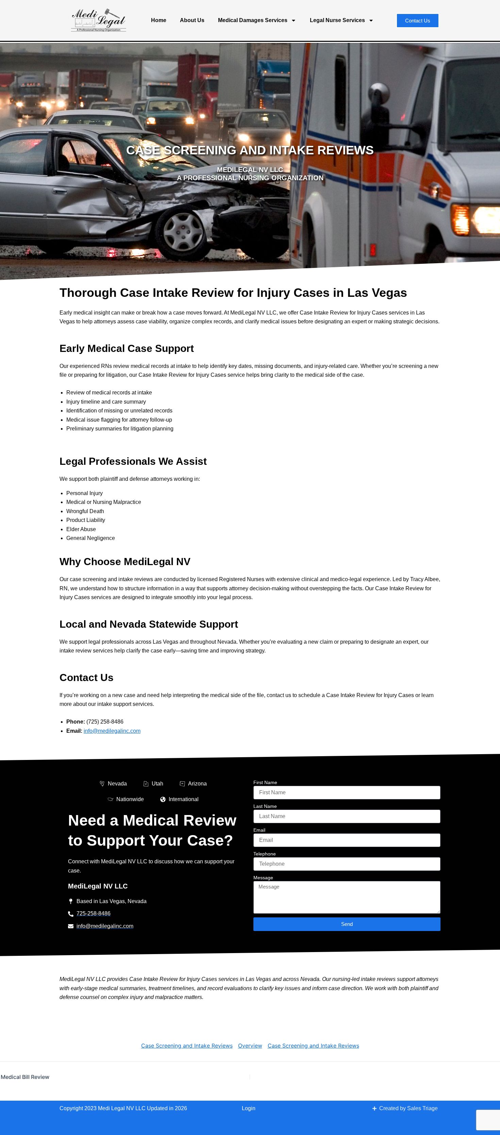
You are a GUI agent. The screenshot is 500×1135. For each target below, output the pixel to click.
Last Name (265, 806)
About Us (192, 20)
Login (248, 1108)
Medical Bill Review (25, 1077)
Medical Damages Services (252, 20)
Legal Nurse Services (337, 20)
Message (263, 877)
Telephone (264, 854)
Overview (250, 1045)
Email (259, 830)
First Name (265, 782)
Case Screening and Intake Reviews (187, 1045)
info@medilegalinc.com (112, 731)
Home (158, 20)
